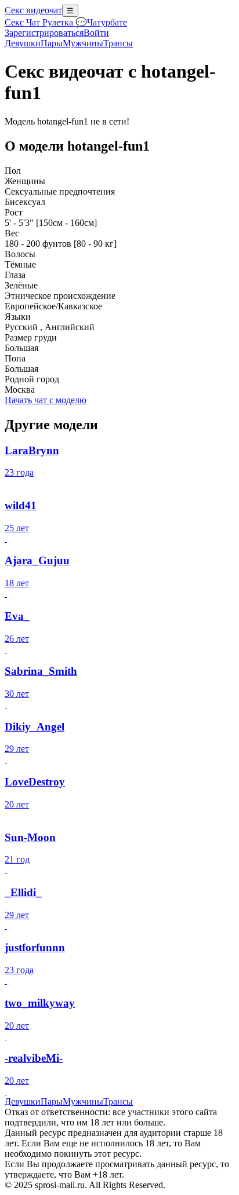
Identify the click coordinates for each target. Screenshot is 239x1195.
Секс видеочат (33, 10)
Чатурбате (107, 22)
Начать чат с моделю (45, 400)
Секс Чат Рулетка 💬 (46, 22)
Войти (96, 33)
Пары (52, 43)
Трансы (118, 43)
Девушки (23, 43)
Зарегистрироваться (44, 33)
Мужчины (83, 43)
